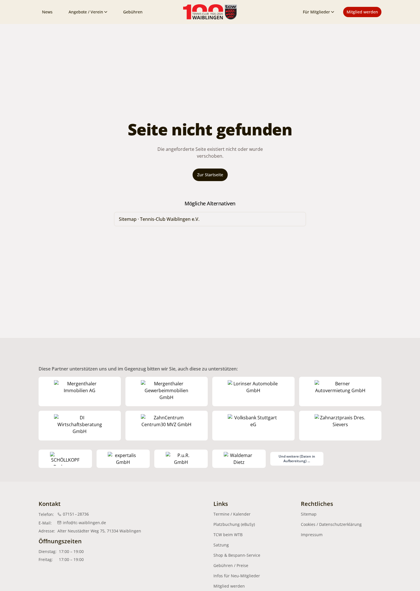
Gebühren (133, 12)
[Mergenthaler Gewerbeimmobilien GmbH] (166, 391)
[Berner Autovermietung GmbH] (340, 391)
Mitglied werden (362, 12)
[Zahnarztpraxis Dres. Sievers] (340, 425)
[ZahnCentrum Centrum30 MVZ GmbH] (166, 425)
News (47, 12)
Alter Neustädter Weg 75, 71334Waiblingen (99, 531)
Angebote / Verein (86, 12)
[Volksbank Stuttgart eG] (253, 425)
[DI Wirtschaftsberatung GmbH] (80, 425)
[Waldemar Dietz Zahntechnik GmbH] (239, 459)
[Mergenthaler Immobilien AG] (80, 391)
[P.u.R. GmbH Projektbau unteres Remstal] (181, 459)
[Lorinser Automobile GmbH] (253, 391)
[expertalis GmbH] (123, 459)
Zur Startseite (210, 174)
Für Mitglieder (316, 12)
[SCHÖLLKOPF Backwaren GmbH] (65, 459)
